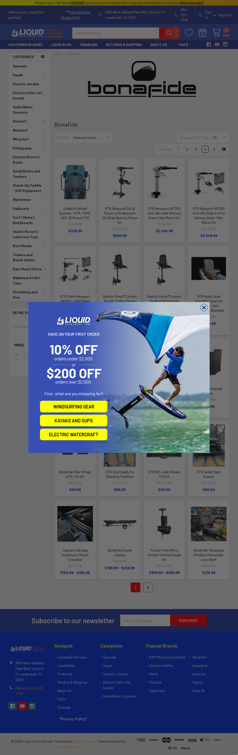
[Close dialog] (204, 307)
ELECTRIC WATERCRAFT (73, 434)
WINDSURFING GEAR (73, 406)
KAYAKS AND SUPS (74, 420)
